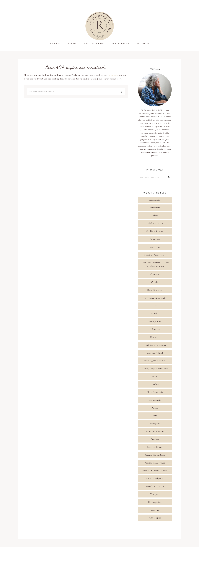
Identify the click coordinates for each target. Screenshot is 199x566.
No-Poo (155, 384)
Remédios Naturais (155, 486)
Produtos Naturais (155, 431)
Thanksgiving (155, 502)
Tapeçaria (155, 494)
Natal (154, 376)
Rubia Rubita (99, 26)
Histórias (154, 337)
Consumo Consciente (155, 254)
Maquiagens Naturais (154, 360)
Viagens (155, 510)
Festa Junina (155, 321)
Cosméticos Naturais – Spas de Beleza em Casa (155, 264)
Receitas (155, 439)
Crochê (155, 282)
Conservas (155, 239)
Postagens (155, 423)
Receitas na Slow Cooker (154, 470)
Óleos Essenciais (155, 392)
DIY (155, 305)
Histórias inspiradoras (155, 345)
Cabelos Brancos (155, 223)
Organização (155, 400)
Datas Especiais (154, 290)
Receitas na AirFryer (155, 462)
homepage (113, 75)
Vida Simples (155, 517)
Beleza (155, 215)
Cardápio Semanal (155, 231)
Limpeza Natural (155, 353)
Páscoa (154, 407)
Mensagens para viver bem (155, 368)
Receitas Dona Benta (155, 455)
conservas (155, 247)
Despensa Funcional (155, 298)
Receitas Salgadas (154, 478)
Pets (155, 415)
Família (154, 313)
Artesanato (154, 200)
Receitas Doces (154, 447)
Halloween (155, 329)
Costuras (154, 274)
